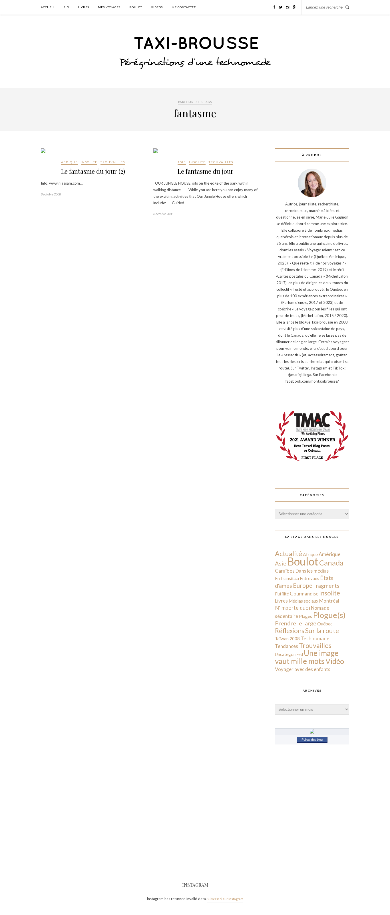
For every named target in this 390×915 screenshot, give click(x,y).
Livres (83, 7)
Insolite (89, 162)
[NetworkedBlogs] (312, 732)
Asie (182, 162)
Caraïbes (285, 571)
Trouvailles (112, 162)
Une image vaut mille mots (307, 657)
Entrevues (309, 578)
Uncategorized (289, 654)
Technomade (315, 638)
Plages (305, 616)
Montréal (329, 601)
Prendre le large (295, 623)
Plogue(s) (329, 615)
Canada (331, 562)
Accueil (48, 7)
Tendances (286, 646)
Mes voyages (109, 7)
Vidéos (157, 7)
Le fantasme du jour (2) (93, 171)
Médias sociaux (303, 600)
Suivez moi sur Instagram (225, 899)
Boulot (135, 7)
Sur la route (322, 631)
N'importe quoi (292, 608)
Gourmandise (304, 593)
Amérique (330, 554)
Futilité (282, 593)
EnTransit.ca (287, 578)
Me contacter (184, 7)
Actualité (288, 554)
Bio (66, 7)
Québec (324, 623)
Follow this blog (312, 739)
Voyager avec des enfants (302, 669)
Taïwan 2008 (287, 638)
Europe (302, 585)
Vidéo (334, 661)
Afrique (69, 162)
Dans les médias (312, 570)
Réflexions (289, 631)
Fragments (326, 585)
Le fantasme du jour (205, 171)
